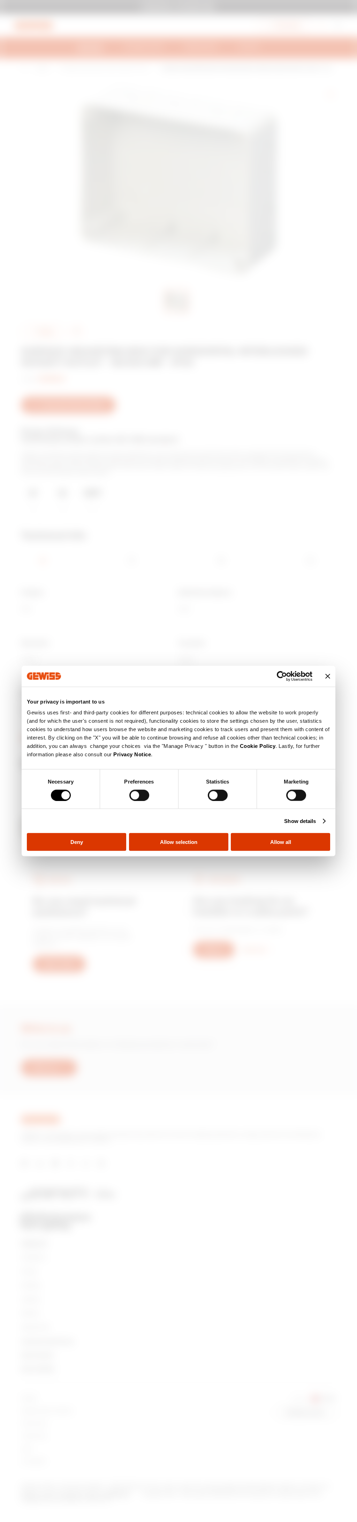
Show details (300, 821)
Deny (76, 842)
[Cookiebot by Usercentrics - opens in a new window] (281, 676)
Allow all (280, 842)
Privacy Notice (132, 754)
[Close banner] (327, 676)
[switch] (139, 795)
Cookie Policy (258, 746)
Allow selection (178, 842)
